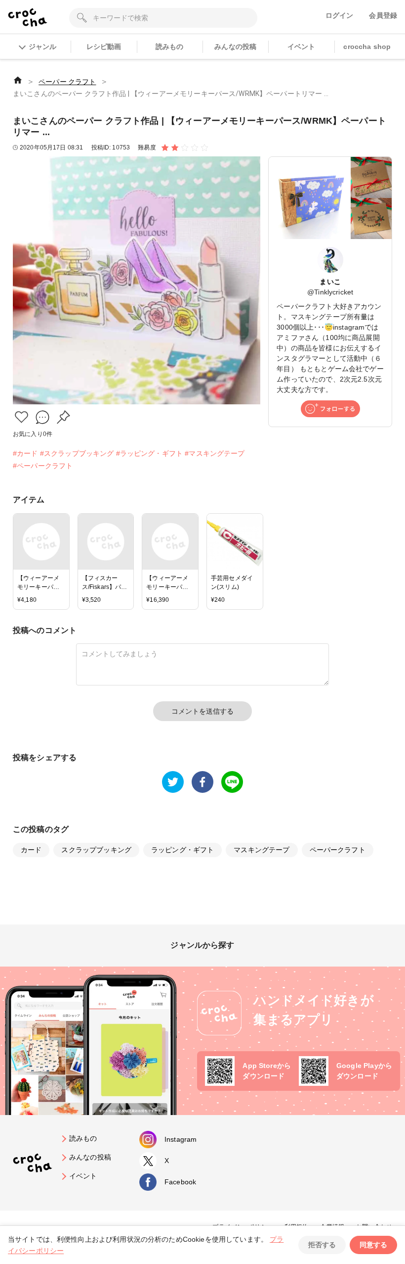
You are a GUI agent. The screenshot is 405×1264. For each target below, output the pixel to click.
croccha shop (367, 46)
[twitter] (173, 782)
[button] (21, 417)
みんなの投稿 (235, 46)
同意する (373, 1245)
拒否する (322, 1245)
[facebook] (202, 782)
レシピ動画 (104, 46)
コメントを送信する (202, 711)
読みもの (170, 46)
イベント (301, 46)
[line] (232, 782)
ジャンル (42, 46)
